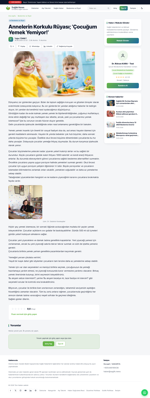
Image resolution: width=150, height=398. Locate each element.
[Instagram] (20, 390)
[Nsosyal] (36, 390)
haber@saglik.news (112, 371)
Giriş (115, 8)
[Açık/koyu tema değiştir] (142, 8)
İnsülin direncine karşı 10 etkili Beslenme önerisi (126, 123)
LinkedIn (49, 46)
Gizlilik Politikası (107, 390)
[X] (15, 390)
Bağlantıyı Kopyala (65, 46)
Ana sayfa (12, 16)
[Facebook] (10, 390)
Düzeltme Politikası (93, 390)
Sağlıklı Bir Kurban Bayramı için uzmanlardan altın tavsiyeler (127, 102)
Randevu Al (123, 86)
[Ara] (108, 8)
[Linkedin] (31, 390)
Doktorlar (35, 8)
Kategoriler (52, 390)
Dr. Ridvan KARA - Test (123, 63)
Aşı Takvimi (46, 8)
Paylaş (23, 46)
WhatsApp (35, 46)
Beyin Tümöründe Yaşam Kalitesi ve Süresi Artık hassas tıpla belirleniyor (49, 2)
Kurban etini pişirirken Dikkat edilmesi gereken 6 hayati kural (126, 113)
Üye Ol (123, 8)
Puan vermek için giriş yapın (24, 314)
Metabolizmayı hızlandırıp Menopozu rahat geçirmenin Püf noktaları (127, 134)
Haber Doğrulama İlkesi (76, 390)
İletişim (133, 8)
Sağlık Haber (59, 8)
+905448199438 (111, 368)
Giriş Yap (48, 344)
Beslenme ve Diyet (74, 8)
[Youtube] (26, 390)
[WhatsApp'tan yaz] (144, 392)
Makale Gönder (123, 41)
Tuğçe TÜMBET (21, 38)
